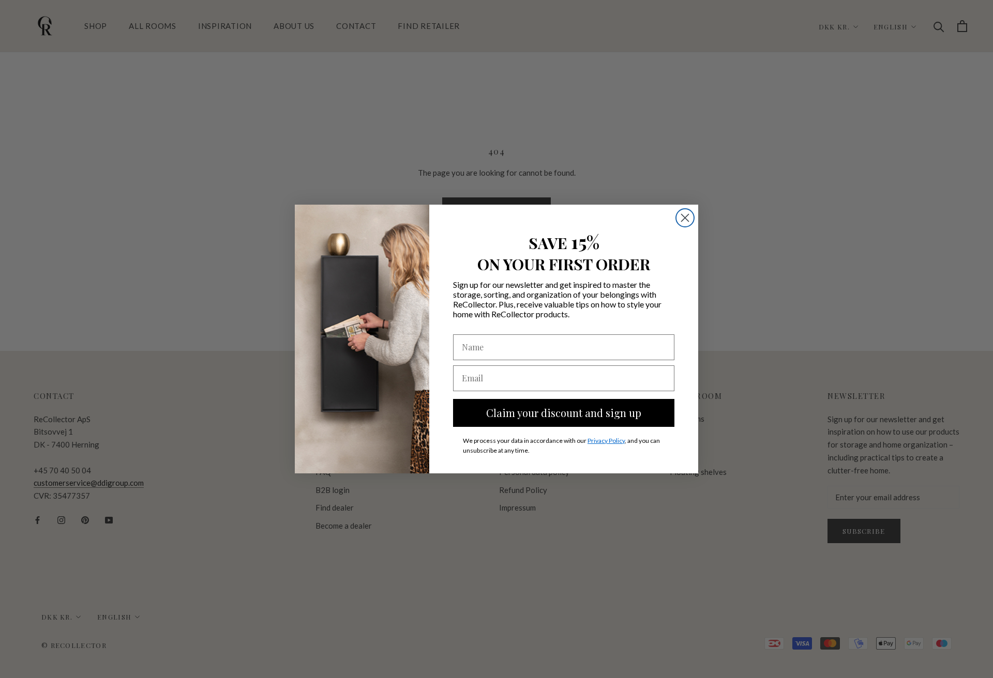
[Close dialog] (685, 218)
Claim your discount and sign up (563, 413)
